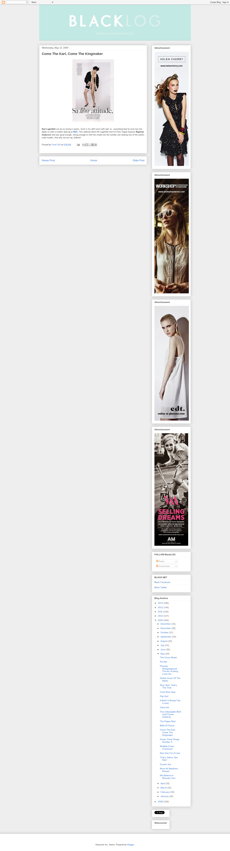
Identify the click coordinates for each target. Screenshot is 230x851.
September (166, 636)
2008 (161, 801)
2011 (160, 611)
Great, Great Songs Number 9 (169, 740)
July (163, 645)
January (165, 796)
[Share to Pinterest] (95, 144)
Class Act (164, 707)
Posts (161, 561)
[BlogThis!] (86, 144)
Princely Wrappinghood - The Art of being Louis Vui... (169, 670)
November (166, 628)
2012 (161, 607)
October (165, 632)
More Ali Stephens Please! (169, 769)
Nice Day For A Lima (170, 753)
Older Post (138, 160)
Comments (164, 566)
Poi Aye (163, 661)
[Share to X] (89, 144)
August (164, 641)
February (165, 792)
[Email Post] (78, 144)
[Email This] (83, 144)
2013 (161, 603)
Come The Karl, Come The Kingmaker (72, 54)
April (163, 783)
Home (93, 160)
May (163, 653)
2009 (161, 620)
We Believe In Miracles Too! (167, 776)
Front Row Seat (167, 692)
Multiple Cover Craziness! (167, 747)
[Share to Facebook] (92, 144)
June (163, 649)
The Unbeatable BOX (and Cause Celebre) (170, 714)
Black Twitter (160, 587)
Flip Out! (164, 696)
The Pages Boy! (168, 721)
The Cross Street (168, 657)
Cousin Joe (165, 764)
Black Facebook (162, 582)
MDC (75, 132)
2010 (161, 616)
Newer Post (48, 160)
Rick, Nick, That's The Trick (168, 686)
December (166, 624)
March (164, 787)
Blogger (130, 844)
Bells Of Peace (167, 725)
